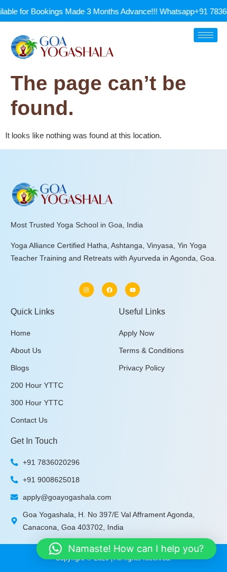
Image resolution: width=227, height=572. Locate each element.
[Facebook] (109, 290)
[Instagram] (86, 290)
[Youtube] (132, 290)
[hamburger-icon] (205, 35)
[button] (126, 548)
